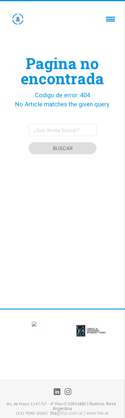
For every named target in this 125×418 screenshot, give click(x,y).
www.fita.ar (97, 413)
